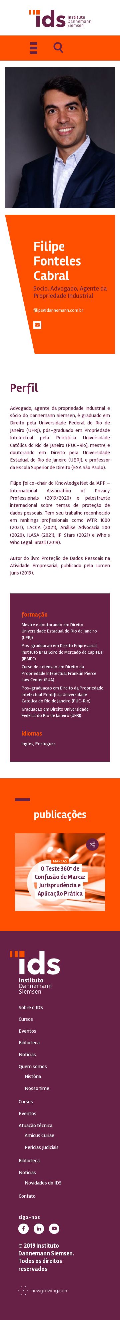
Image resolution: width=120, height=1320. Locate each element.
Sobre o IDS (31, 1007)
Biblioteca (29, 1042)
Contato (27, 1196)
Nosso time (37, 1088)
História (33, 1076)
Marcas (60, 861)
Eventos (27, 1031)
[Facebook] (23, 1229)
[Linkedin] (39, 1229)
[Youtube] (54, 1229)
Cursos (26, 1019)
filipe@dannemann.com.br (58, 310)
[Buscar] (58, 52)
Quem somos (33, 1066)
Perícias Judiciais (42, 1147)
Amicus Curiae (39, 1135)
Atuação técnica (35, 1125)
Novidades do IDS (43, 1183)
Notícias (27, 1054)
